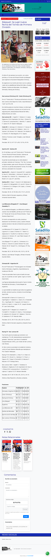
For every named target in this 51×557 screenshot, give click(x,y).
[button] (39, 1)
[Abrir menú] (2, 15)
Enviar (26, 516)
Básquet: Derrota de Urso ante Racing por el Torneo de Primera (6, 457)
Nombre (6, 482)
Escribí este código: (10, 499)
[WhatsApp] (41, 1)
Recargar (25, 509)
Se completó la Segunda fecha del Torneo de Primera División (27, 457)
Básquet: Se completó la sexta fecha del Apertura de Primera (16, 456)
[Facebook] (46, 1)
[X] (43, 1)
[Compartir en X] (7, 432)
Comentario (7, 487)
